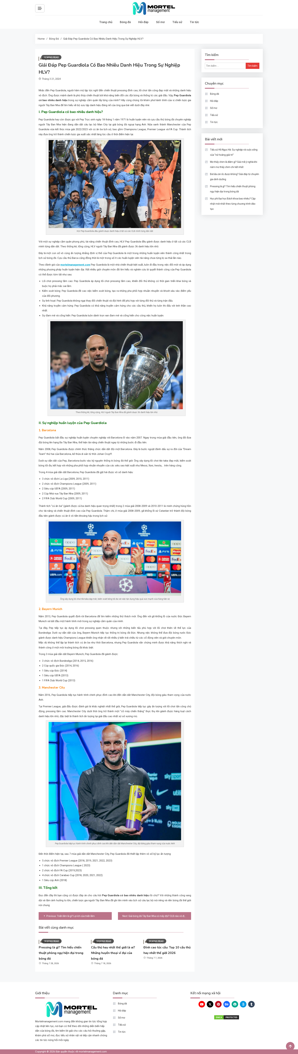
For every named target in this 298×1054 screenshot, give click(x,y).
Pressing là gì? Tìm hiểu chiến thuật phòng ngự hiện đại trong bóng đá (61, 953)
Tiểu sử (177, 22)
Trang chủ (105, 22)
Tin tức (194, 22)
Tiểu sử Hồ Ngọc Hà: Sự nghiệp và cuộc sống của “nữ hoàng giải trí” (233, 152)
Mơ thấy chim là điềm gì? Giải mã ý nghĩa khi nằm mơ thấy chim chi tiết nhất (233, 164)
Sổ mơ (160, 22)
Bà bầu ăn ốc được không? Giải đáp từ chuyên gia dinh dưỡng (234, 177)
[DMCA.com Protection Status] (226, 1017)
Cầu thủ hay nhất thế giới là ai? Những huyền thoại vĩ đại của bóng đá (113, 953)
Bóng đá (125, 22)
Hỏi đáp (143, 22)
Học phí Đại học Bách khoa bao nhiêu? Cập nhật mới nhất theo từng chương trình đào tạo (233, 203)
